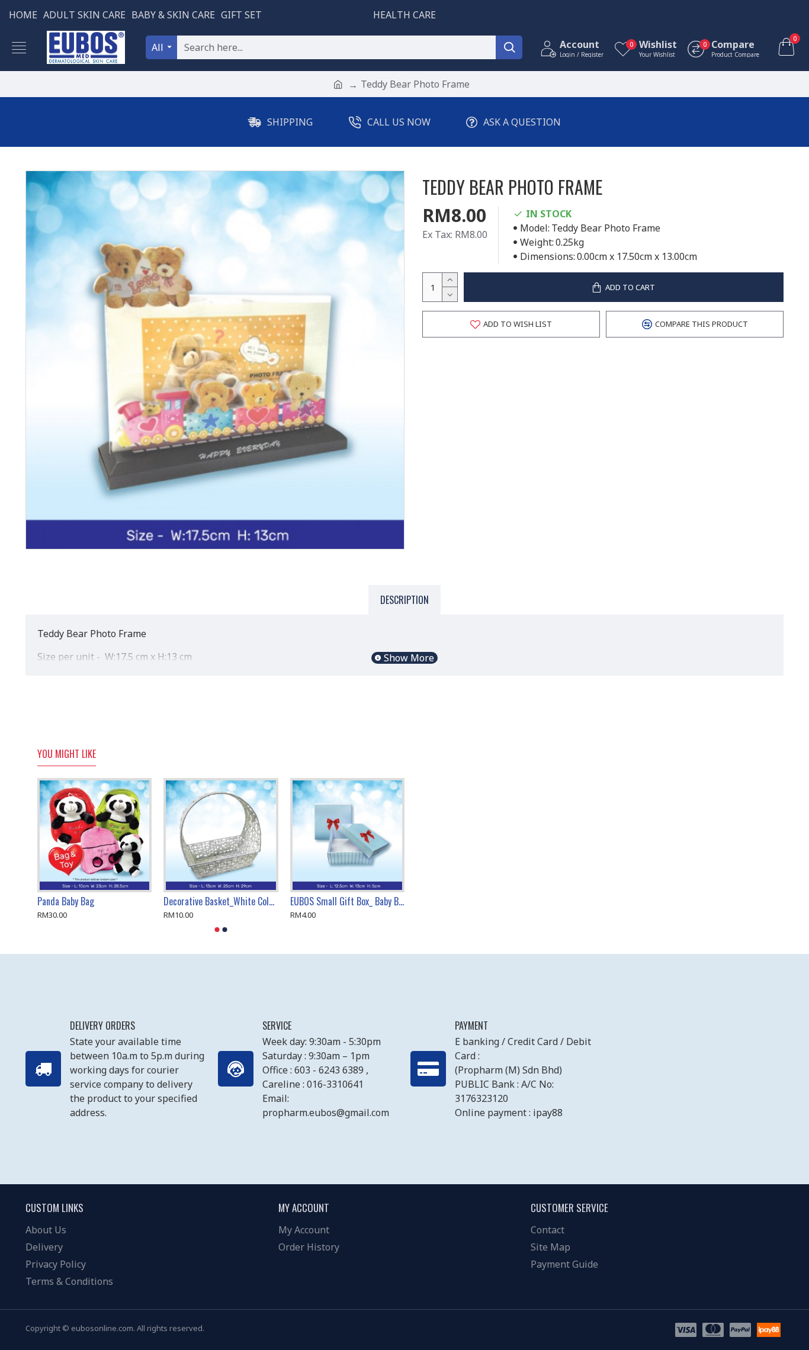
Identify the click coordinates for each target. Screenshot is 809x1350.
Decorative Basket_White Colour (220, 901)
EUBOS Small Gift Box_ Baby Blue (347, 901)
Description (404, 600)
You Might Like (66, 754)
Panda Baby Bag (65, 901)
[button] (217, 929)
